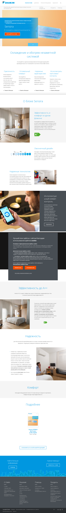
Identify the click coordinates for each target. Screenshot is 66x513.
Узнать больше (9, 90)
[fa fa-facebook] (54, 510)
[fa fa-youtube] (60, 510)
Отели (20, 493)
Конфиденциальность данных (32, 509)
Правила (13, 509)
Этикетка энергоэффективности (55, 490)
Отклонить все (30, 267)
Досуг (20, 491)
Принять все (18, 267)
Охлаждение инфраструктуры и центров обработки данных (23, 501)
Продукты (53, 7)
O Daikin (6, 486)
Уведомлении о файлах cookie (20, 264)
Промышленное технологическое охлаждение (23, 497)
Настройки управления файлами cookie (23, 273)
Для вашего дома (23, 486)
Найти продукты (54, 486)
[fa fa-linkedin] (58, 510)
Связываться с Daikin (39, 488)
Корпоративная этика (7, 511)
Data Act (14, 511)
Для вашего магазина (24, 488)
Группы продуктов (42, 8)
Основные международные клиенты (40, 490)
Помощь (60, 7)
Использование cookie (20, 509)
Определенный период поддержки (55, 493)
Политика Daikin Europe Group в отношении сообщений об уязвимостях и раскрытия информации (56, 499)
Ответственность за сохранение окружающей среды (9, 491)
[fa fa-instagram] (62, 510)
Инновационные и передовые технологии (9, 495)
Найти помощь (38, 486)
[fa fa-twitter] (56, 510)
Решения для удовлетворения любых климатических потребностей (17, 8)
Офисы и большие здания (25, 490)
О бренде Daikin (7, 488)
